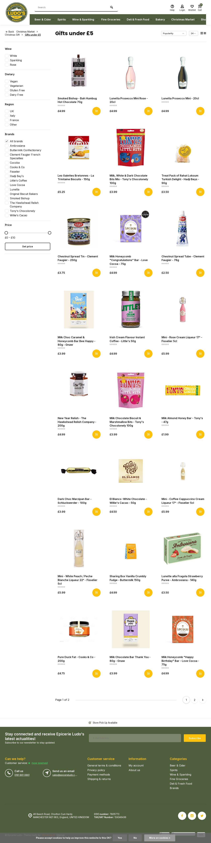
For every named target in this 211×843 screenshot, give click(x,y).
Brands (174, 788)
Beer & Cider (43, 19)
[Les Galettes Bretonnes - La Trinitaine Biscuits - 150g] (78, 147)
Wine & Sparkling (83, 19)
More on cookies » (159, 838)
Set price (27, 246)
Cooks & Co (17, 167)
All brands (16, 141)
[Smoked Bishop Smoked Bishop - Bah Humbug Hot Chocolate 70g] (78, 70)
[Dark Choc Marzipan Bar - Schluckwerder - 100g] (78, 471)
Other (13, 124)
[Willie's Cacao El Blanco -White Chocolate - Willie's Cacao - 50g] (130, 471)
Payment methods (98, 774)
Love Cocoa (17, 185)
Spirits (62, 19)
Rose (13, 64)
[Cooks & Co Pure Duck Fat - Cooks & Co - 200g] (78, 629)
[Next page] (202, 700)
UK (12, 111)
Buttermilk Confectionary (25, 150)
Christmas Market (183, 19)
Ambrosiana (17, 145)
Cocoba (15, 162)
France (14, 120)
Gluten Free (17, 90)
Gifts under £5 (33, 34)
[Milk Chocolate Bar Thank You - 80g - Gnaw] (130, 629)
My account (136, 765)
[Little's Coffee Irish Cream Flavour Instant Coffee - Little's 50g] (130, 309)
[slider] (6, 232)
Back (11, 31)
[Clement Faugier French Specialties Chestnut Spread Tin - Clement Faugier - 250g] (78, 228)
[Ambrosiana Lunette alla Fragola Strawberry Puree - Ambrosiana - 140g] (182, 548)
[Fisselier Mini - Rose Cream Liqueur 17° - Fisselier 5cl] (182, 309)
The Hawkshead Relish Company (24, 204)
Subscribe (195, 738)
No (135, 838)
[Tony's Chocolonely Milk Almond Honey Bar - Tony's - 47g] (182, 390)
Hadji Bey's (17, 176)
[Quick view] (96, 111)
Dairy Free (16, 94)
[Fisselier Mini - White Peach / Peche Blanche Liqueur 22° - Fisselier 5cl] (78, 548)
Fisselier (15, 171)
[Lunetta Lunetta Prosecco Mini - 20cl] (182, 70)
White (13, 55)
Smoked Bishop (20, 198)
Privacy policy (96, 770)
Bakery (160, 19)
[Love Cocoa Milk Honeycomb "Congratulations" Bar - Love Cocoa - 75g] (130, 228)
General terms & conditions (104, 765)
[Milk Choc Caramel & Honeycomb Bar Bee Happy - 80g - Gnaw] (78, 309)
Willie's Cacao (18, 215)
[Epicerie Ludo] (17, 12)
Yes (120, 838)
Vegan (14, 81)
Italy (12, 115)
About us (134, 770)
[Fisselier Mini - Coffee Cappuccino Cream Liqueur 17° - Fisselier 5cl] (182, 471)
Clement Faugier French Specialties (25, 156)
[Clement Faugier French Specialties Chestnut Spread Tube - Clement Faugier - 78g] (182, 228)
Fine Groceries (110, 19)
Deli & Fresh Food (138, 19)
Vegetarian (16, 85)
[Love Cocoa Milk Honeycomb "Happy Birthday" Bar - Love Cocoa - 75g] (182, 629)
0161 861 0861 (22, 775)
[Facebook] (182, 816)
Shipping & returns (99, 779)
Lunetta (14, 189)
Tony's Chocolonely (22, 211)
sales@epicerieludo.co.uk (65, 775)
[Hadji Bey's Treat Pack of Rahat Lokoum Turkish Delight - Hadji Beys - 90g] (182, 147)
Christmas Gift (12, 34)
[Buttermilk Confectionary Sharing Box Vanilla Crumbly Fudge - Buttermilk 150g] (130, 548)
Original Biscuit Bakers (24, 194)
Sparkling (16, 60)
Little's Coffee (18, 180)
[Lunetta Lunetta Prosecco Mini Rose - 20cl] (130, 70)
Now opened (40, 763)
